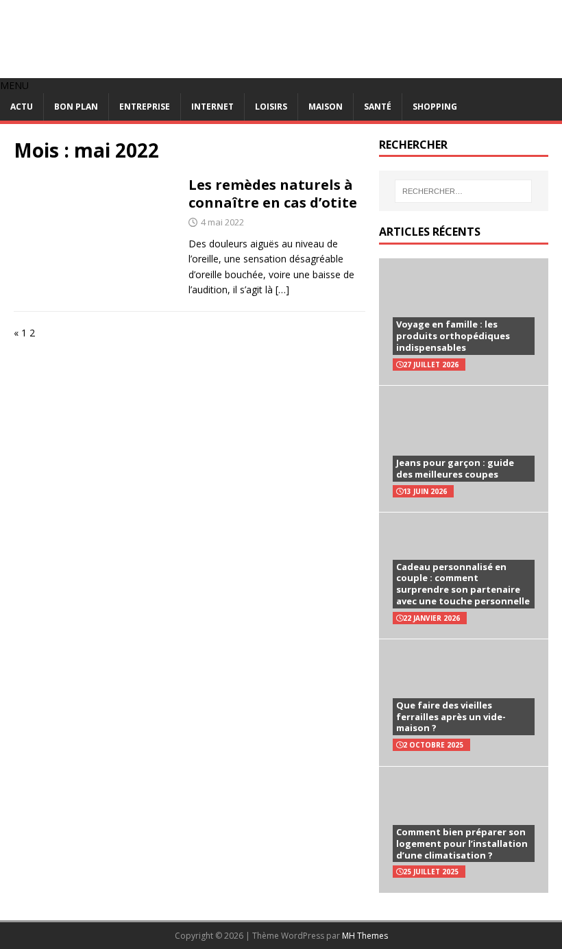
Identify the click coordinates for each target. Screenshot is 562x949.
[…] (282, 289)
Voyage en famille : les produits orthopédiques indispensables (453, 336)
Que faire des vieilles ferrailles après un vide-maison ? (451, 717)
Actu (21, 106)
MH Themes (365, 935)
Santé (377, 106)
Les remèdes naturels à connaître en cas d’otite (272, 193)
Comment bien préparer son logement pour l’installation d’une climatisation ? (462, 843)
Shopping (435, 106)
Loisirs (271, 106)
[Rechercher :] (463, 191)
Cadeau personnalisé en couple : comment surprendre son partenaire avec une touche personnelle (463, 584)
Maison (325, 106)
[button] (14, 85)
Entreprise (144, 106)
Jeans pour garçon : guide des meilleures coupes (455, 468)
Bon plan (76, 106)
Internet (212, 106)
